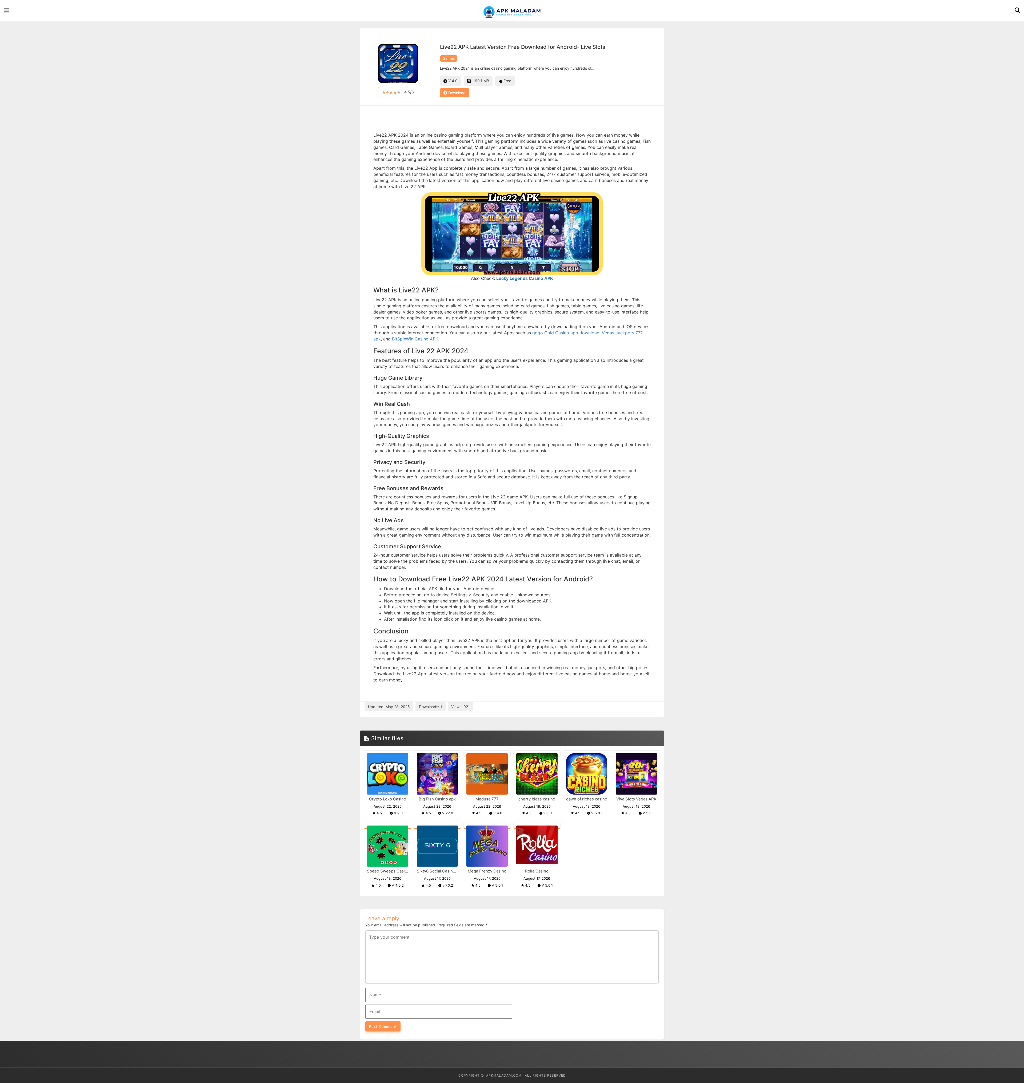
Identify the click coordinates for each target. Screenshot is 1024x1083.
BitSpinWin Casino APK (415, 339)
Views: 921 (460, 706)
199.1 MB (480, 80)
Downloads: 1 (430, 706)
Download (456, 92)
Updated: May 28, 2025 (389, 706)
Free (506, 80)
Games (449, 58)
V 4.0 (452, 80)
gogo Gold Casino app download (565, 332)
